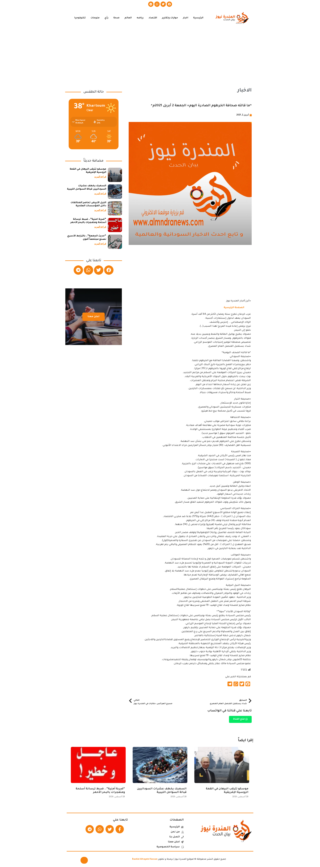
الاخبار (244, 90)
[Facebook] (169, 4)
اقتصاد (152, 18)
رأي (106, 18)
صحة (116, 18)
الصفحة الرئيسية (234, 307)
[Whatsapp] (157, 4)
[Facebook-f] (120, 829)
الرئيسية (198, 18)
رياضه (140, 18)
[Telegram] (151, 4)
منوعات (95, 18)
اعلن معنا (93, 316)
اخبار (185, 18)
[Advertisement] (160, 54)
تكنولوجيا (80, 18)
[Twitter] (163, 4)
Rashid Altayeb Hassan (145, 859)
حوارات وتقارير (170, 18)
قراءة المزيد (100, 176)
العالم (128, 18)
